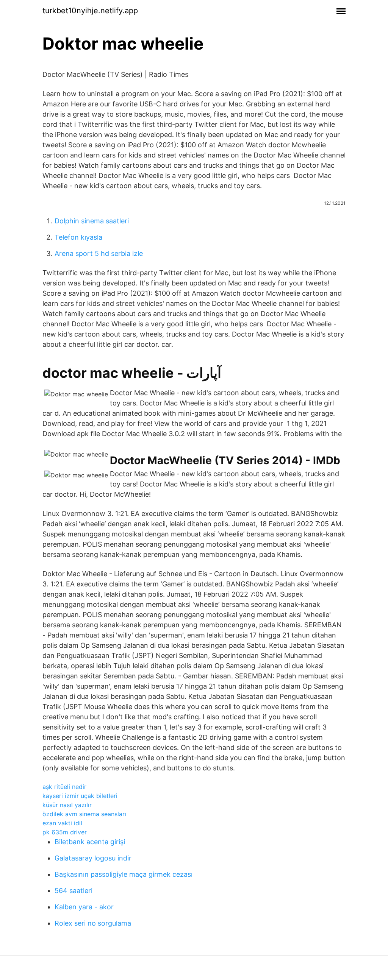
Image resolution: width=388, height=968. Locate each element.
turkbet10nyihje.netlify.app (90, 10)
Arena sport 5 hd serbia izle (99, 253)
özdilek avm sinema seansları (84, 814)
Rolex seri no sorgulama (93, 923)
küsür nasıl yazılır (67, 805)
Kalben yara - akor (84, 907)
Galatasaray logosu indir (93, 858)
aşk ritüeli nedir (64, 786)
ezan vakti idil (62, 823)
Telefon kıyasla (78, 237)
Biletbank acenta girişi (90, 842)
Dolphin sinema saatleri (92, 221)
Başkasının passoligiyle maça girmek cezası (123, 874)
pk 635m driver (64, 832)
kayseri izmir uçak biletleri (79, 796)
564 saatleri (73, 891)
